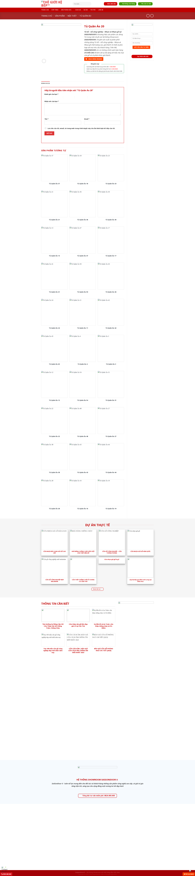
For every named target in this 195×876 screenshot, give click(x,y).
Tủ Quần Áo (85, 15)
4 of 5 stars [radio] (78, 97)
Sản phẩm (60, 15)
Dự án (86, 10)
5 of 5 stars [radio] (91, 97)
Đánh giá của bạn (51, 94)
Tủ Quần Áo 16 (82, 509)
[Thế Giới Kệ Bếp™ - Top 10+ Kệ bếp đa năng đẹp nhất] (56, 4)
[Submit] (89, 4)
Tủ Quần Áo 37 (54, 184)
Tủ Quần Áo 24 (54, 328)
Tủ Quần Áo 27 (111, 436)
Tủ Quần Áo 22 (54, 436)
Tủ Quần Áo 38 (54, 472)
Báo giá (78, 10)
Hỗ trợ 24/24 (189, 874)
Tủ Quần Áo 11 (82, 328)
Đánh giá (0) (45, 83)
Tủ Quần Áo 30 (111, 220)
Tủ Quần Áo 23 (111, 184)
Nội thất (72, 15)
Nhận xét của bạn (51, 101)
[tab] (45, 83)
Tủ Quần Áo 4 (83, 364)
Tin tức (93, 10)
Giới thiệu (54, 10)
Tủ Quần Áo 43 (82, 472)
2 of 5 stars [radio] (56, 97)
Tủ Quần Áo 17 (111, 256)
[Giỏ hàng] (153, 10)
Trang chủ (45, 10)
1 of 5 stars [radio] (46, 97)
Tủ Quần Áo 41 (54, 292)
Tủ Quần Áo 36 (82, 220)
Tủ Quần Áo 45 (54, 364)
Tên (46, 119)
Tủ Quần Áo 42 (111, 328)
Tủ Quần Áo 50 (82, 292)
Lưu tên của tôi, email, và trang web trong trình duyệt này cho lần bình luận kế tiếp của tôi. (81, 128)
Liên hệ (100, 10)
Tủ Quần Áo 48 (82, 436)
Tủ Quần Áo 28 (54, 509)
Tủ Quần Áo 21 (54, 220)
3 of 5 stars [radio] (66, 97)
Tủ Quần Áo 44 (111, 472)
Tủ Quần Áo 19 (111, 509)
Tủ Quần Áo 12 (54, 400)
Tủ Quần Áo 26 (111, 292)
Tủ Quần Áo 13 (54, 256)
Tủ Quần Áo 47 (82, 256)
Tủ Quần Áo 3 (111, 364)
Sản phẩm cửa (66, 10)
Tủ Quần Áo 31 (111, 400)
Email (86, 119)
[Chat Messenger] (191, 870)
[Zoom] (44, 61)
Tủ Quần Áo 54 (82, 400)
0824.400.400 (7, 874)
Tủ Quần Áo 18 (82, 184)
